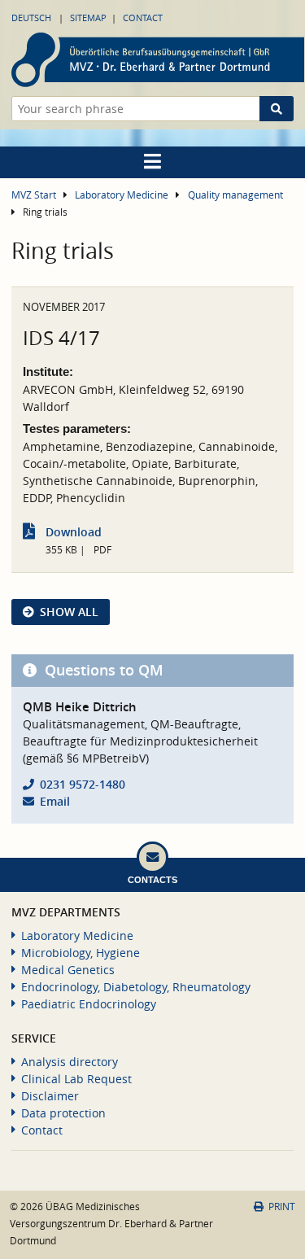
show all (69, 611)
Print (281, 1206)
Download (74, 532)
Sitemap (88, 17)
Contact (143, 17)
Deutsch (31, 17)
